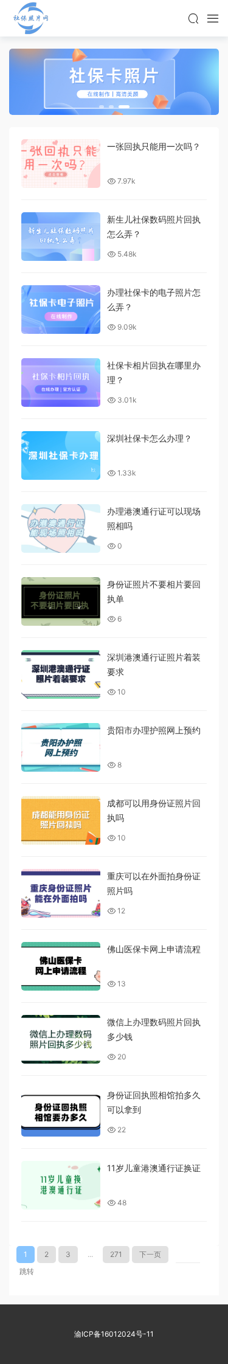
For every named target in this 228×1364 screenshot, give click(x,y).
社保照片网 (30, 18)
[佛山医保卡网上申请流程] (60, 966)
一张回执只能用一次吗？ (154, 146)
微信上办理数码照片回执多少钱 (154, 1029)
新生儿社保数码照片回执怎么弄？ (154, 226)
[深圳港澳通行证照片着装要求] (60, 674)
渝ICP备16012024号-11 (114, 1333)
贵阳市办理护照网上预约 (154, 730)
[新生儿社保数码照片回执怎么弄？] (60, 236)
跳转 (26, 1271)
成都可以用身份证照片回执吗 (154, 810)
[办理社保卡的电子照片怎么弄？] (60, 309)
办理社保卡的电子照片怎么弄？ (154, 299)
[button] (101, 106)
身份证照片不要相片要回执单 (154, 591)
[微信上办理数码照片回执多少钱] (60, 1039)
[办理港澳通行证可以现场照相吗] (60, 528)
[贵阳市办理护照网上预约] (60, 747)
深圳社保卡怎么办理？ (149, 438)
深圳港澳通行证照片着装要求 (154, 664)
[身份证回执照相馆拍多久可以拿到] (60, 1112)
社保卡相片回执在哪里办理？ (154, 372)
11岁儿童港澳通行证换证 (154, 1168)
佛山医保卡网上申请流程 (154, 949)
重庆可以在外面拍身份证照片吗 (154, 883)
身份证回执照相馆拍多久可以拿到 (154, 1102)
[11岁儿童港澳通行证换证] (60, 1185)
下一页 (150, 1254)
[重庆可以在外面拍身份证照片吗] (60, 893)
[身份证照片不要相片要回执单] (60, 601)
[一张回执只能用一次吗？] (60, 163)
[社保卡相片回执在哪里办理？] (60, 382)
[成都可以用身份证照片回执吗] (60, 820)
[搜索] (193, 18)
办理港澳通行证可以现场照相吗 (154, 518)
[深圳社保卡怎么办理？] (60, 455)
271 (116, 1254)
